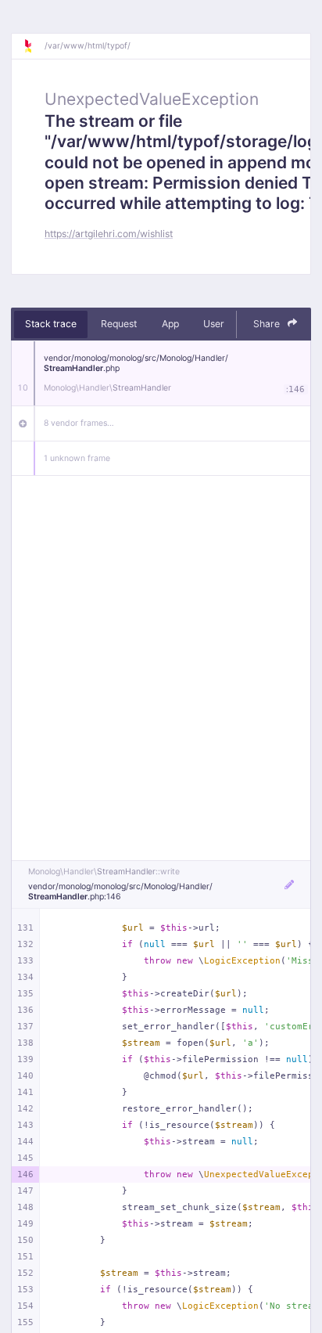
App (170, 324)
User (213, 324)
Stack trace (51, 324)
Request (119, 324)
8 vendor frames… (79, 423)
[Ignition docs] (34, 46)
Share (267, 324)
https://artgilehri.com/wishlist (109, 234)
